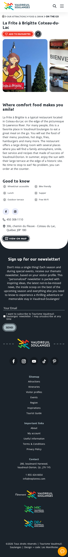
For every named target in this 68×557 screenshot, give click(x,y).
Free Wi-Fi (44, 199)
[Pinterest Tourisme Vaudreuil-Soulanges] (54, 361)
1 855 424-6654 (34, 474)
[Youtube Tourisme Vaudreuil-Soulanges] (34, 361)
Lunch (11, 192)
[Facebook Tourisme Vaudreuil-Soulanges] (14, 361)
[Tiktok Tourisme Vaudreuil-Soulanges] (44, 361)
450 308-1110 (15, 219)
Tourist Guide (34, 413)
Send (9, 327)
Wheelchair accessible (18, 186)
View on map (18, 238)
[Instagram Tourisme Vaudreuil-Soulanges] (24, 361)
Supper (42, 192)
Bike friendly (45, 186)
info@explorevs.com (34, 478)
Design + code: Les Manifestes (41, 547)
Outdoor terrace (16, 199)
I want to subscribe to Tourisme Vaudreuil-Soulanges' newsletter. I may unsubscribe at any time (33, 316)
